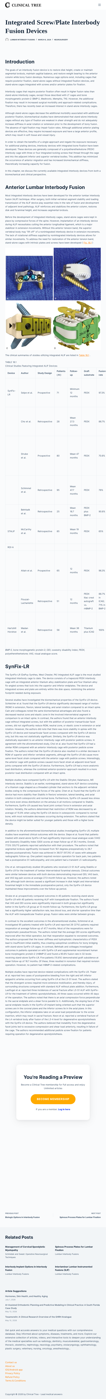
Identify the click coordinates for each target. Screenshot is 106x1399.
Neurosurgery (61, 40)
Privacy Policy (12, 1373)
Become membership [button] (53, 1099)
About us (10, 1366)
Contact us (11, 1362)
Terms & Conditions (15, 1380)
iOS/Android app (14, 1369)
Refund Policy (12, 1377)
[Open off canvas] (99, 5)
